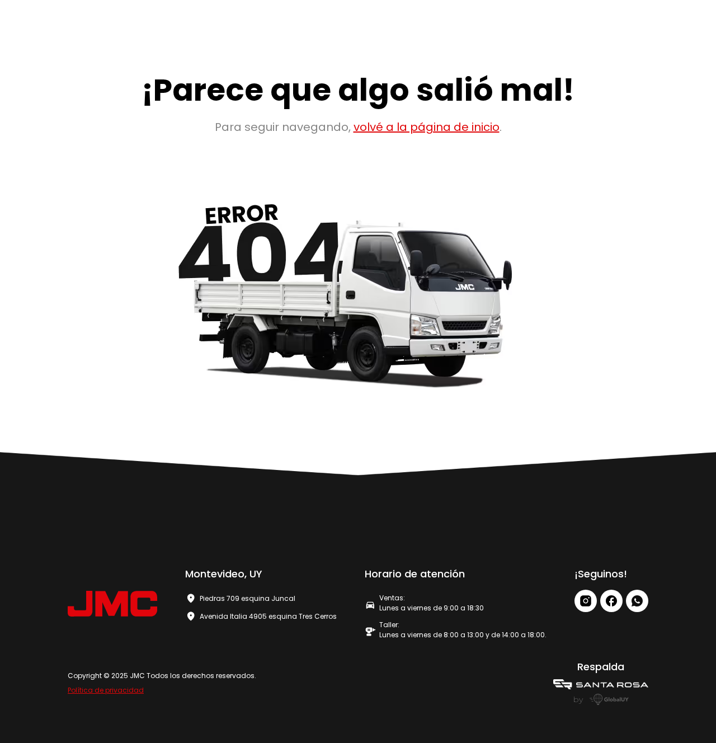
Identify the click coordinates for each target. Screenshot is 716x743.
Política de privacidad (106, 690)
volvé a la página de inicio (427, 127)
